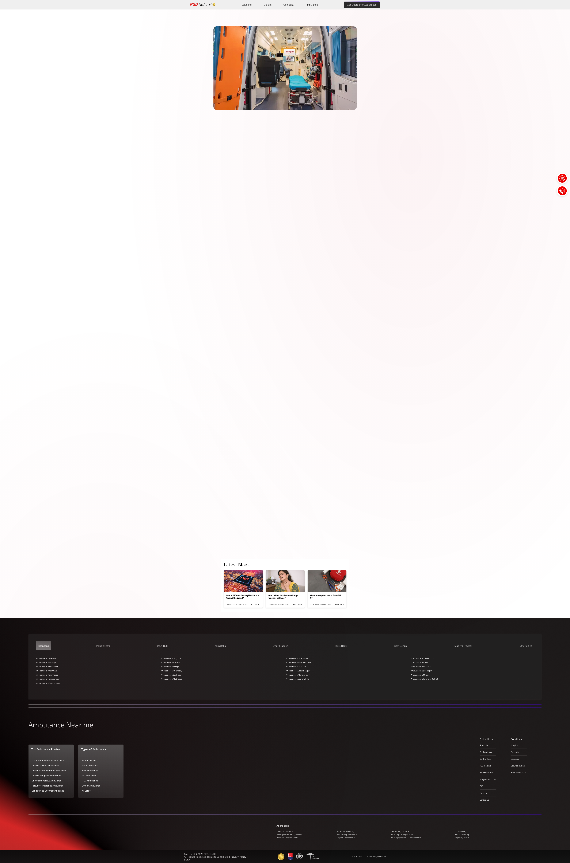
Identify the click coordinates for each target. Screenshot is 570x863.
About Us (484, 745)
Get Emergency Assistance (362, 4)
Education (515, 759)
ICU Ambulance (89, 775)
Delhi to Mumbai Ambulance (45, 765)
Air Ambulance (89, 760)
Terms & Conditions (218, 856)
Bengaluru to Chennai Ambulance (48, 790)
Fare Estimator (486, 772)
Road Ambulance (90, 765)
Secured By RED (518, 766)
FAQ (481, 786)
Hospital (514, 745)
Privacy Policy (238, 856)
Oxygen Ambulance (91, 785)
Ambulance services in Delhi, (338, 129)
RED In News (485, 766)
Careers (483, 793)
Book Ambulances (519, 772)
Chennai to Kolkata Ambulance (46, 780)
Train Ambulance (90, 770)
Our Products (485, 759)
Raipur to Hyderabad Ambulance (48, 785)
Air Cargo (86, 790)
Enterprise (515, 752)
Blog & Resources (488, 779)
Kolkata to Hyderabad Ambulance (48, 760)
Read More (256, 604)
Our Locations (486, 752)
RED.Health (331, 134)
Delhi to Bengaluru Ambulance (46, 775)
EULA (187, 859)
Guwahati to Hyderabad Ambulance (49, 770)
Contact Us (484, 800)
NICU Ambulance (90, 780)
